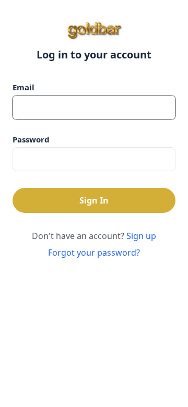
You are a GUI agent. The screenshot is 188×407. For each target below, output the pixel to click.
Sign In (94, 200)
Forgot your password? (94, 252)
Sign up (141, 236)
